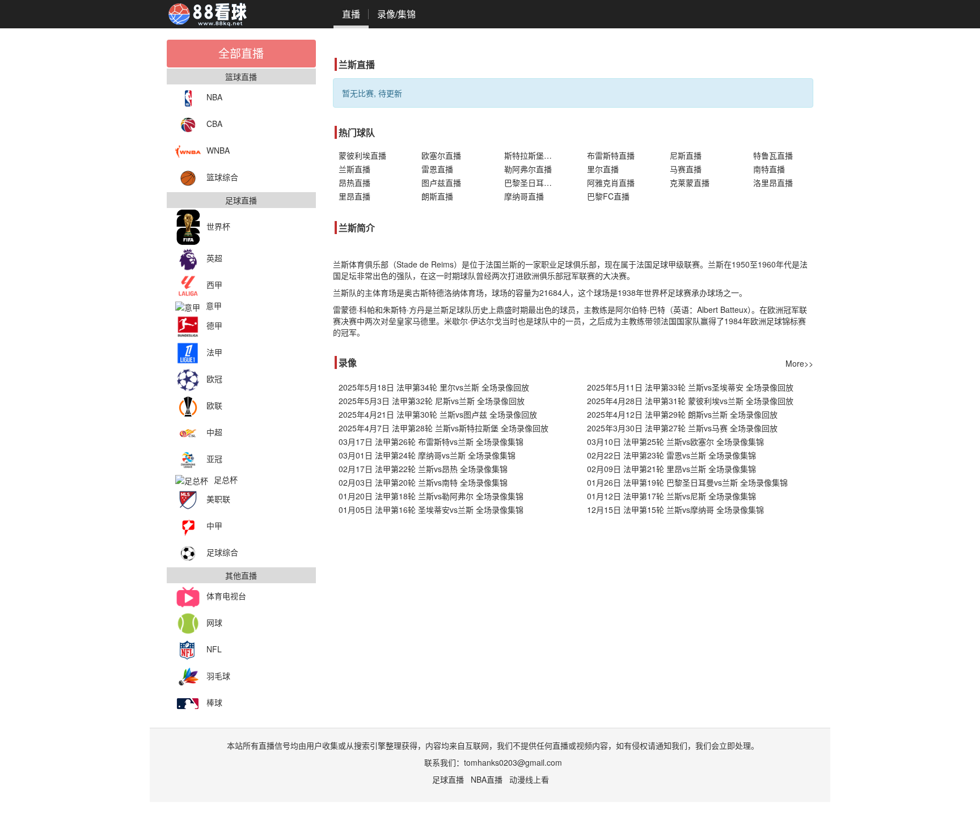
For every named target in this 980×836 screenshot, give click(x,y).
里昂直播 (354, 196)
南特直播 (769, 169)
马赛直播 (686, 169)
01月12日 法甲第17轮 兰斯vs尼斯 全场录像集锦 (671, 496)
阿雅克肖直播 (611, 182)
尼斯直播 (686, 155)
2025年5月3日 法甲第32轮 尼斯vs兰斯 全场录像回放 (432, 400)
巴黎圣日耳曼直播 (534, 182)
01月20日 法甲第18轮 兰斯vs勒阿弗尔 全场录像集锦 (431, 496)
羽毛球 (218, 675)
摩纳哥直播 (524, 196)
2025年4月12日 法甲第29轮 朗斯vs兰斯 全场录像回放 (682, 414)
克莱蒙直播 (689, 182)
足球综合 (222, 552)
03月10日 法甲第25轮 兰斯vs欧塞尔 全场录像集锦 (675, 441)
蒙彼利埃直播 (362, 155)
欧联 (214, 405)
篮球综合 (222, 177)
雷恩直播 (437, 169)
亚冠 (214, 458)
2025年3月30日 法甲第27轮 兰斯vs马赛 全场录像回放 (682, 428)
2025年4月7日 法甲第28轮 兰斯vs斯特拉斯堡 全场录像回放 (443, 428)
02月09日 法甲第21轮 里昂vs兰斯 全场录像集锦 (671, 468)
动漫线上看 (529, 779)
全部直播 (241, 53)
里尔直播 (603, 169)
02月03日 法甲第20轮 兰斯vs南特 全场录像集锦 (423, 482)
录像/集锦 (396, 13)
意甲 (214, 305)
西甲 (214, 284)
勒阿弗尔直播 (528, 169)
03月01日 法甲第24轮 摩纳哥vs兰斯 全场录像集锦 (427, 455)
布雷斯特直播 (611, 155)
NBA (214, 97)
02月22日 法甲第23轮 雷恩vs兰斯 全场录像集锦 (671, 455)
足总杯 (226, 479)
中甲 (214, 525)
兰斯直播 (354, 169)
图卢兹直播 (441, 182)
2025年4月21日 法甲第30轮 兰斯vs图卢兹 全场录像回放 (438, 414)
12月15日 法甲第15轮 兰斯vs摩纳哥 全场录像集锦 (675, 509)
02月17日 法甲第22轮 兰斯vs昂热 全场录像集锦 (423, 468)
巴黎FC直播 (608, 196)
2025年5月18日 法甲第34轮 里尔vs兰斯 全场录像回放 (434, 387)
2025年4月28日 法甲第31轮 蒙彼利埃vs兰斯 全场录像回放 (690, 400)
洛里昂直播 (773, 182)
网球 (214, 622)
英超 (214, 258)
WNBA (218, 150)
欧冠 (214, 378)
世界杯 (218, 226)
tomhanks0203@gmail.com (513, 762)
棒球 (214, 702)
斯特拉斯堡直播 (532, 155)
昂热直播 (354, 182)
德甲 (214, 325)
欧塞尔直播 (441, 155)
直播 (351, 13)
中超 (214, 432)
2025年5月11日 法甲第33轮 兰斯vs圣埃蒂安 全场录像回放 (690, 387)
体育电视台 (226, 595)
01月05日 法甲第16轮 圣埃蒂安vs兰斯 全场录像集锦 (431, 509)
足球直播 (448, 779)
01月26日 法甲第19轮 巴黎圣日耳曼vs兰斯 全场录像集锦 (687, 482)
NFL (214, 649)
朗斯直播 (437, 196)
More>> (799, 363)
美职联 (218, 498)
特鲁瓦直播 (773, 155)
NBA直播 (486, 779)
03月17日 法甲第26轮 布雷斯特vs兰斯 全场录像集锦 (431, 441)
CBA (214, 123)
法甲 (214, 352)
